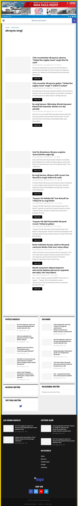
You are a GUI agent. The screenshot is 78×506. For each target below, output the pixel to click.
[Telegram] (46, 491)
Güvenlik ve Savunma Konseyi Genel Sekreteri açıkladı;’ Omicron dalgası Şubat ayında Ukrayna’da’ (26, 361)
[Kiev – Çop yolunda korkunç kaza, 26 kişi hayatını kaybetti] (47, 376)
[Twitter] (36, 491)
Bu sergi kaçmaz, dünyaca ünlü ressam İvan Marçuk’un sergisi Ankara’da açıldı (50, 176)
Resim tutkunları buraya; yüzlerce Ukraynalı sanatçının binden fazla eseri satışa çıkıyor (50, 246)
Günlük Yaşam (45, 462)
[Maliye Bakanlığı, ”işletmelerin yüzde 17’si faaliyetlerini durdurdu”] (47, 353)
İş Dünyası (44, 467)
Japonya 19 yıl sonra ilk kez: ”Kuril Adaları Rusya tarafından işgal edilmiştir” (25, 349)
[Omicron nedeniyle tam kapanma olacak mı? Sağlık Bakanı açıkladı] (10, 338)
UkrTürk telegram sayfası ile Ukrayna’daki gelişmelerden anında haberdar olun (26, 326)
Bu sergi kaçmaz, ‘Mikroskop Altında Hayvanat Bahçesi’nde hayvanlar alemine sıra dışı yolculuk (51, 107)
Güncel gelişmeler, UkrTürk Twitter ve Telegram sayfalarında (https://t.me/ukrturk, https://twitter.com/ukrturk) (64, 428)
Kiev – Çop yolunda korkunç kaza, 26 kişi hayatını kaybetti (63, 375)
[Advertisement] (39, 44)
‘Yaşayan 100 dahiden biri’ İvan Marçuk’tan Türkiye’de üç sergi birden (50, 199)
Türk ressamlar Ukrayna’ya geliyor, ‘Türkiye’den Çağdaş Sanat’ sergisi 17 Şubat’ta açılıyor (52, 84)
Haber (43, 456)
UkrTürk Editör (39, 65)
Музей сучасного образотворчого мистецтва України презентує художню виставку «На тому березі (50, 270)
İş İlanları (40, 504)
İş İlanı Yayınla (48, 504)
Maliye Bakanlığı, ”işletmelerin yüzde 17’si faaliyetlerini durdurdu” (63, 353)
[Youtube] (41, 491)
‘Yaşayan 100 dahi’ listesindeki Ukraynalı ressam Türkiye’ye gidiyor (49, 223)
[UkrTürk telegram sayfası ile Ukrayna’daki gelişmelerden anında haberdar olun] (10, 327)
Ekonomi (43, 459)
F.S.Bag (38, 275)
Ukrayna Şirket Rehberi (30, 504)
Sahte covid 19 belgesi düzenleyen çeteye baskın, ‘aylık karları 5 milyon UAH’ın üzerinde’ (25, 375)
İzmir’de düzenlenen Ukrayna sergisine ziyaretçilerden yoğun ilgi (48, 153)
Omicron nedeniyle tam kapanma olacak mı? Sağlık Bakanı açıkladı (25, 338)
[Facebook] (31, 491)
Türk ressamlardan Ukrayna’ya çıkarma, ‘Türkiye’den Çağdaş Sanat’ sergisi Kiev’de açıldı (50, 60)
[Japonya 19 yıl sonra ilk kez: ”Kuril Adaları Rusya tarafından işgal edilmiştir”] (10, 350)
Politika (43, 464)
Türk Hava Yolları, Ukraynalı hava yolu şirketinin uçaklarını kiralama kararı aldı (63, 364)
